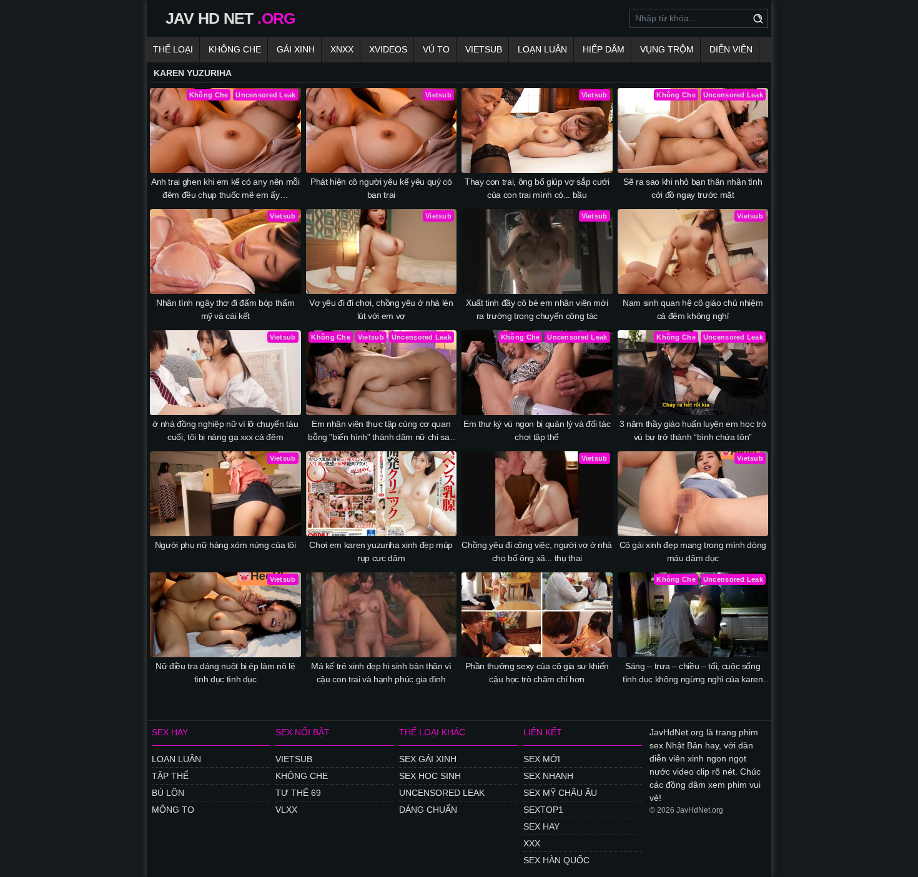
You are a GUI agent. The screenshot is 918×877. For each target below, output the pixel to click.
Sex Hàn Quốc (556, 860)
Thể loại (173, 49)
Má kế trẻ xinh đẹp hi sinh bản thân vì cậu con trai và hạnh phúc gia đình (381, 672)
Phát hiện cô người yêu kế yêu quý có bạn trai (381, 188)
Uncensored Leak (442, 793)
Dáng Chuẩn (428, 810)
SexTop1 (543, 810)
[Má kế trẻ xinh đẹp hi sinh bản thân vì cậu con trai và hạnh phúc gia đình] (381, 614)
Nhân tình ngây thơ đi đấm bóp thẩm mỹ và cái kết (225, 309)
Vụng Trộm (667, 49)
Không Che (235, 49)
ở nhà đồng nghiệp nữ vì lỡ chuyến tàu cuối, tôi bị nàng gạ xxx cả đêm (225, 430)
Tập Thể (170, 776)
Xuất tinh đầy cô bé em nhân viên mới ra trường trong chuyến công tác (537, 309)
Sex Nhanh (548, 776)
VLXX (286, 810)
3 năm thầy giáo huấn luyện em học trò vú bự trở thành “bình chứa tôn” (692, 430)
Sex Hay (541, 826)
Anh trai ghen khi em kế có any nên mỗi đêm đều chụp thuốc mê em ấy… (225, 188)
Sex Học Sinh (430, 776)
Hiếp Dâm (603, 49)
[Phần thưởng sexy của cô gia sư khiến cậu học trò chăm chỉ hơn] (537, 614)
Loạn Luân (542, 49)
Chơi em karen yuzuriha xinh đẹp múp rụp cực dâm (381, 551)
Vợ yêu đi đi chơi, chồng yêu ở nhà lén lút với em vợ (381, 309)
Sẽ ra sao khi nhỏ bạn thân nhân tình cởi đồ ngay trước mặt (692, 188)
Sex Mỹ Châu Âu (560, 793)
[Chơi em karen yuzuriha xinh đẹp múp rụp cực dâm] (381, 493)
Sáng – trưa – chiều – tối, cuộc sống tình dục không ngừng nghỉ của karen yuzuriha (693, 673)
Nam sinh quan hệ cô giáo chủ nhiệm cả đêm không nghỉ (693, 309)
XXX (531, 843)
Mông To (173, 810)
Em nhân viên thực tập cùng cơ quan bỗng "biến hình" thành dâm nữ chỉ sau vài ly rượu (381, 431)
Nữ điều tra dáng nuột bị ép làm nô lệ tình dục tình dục (225, 672)
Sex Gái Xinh (428, 759)
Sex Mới (541, 759)
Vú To (436, 49)
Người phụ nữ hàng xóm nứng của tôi (225, 545)
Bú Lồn (168, 793)
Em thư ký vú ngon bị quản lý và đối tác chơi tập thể (536, 430)
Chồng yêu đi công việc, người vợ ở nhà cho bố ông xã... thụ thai (536, 551)
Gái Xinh (296, 49)
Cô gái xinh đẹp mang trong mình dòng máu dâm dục (692, 551)
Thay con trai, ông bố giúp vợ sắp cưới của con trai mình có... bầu (537, 188)
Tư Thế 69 (298, 793)
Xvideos (388, 49)
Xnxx (341, 49)
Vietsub (483, 49)
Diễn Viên (731, 49)
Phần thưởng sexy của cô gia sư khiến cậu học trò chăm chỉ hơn (537, 672)
